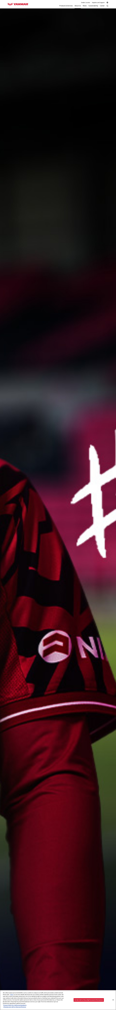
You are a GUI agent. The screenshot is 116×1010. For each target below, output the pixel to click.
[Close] (113, 1000)
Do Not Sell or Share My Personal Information (88, 1000)
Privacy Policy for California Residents (14, 1005)
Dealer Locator (85, 2)
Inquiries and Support (98, 2)
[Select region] (107, 2)
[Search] (107, 6)
